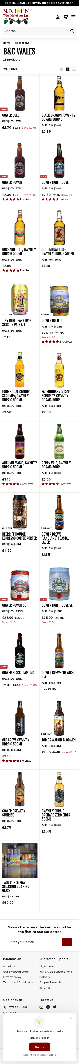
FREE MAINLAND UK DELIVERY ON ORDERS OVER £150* (39, 3)
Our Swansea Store (16, 972)
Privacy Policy (12, 977)
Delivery (45, 977)
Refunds (45, 988)
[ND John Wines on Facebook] (48, 1007)
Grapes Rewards (50, 982)
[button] (11, 199)
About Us (9, 966)
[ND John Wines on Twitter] (55, 1007)
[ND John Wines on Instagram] (41, 1007)
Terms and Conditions (18, 982)
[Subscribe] (67, 942)
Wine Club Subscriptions (56, 972)
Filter (13, 69)
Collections (22, 42)
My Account (48, 966)
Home (7, 42)
